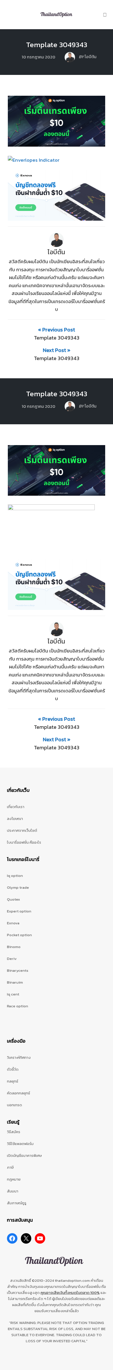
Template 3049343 (56, 44)
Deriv (12, 958)
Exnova (13, 923)
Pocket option (19, 935)
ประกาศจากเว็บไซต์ (22, 830)
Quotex (13, 899)
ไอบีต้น (56, 252)
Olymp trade (18, 887)
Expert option (19, 911)
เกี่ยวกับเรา (15, 807)
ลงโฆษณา (15, 818)
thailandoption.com (72, 1280)
